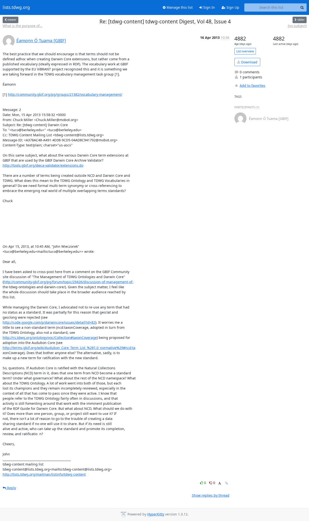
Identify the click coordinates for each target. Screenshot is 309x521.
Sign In (208, 7)
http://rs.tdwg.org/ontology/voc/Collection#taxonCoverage (50, 337)
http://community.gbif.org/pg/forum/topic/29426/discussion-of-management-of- (68, 282)
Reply (11, 488)
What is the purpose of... (22, 25)
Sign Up (232, 7)
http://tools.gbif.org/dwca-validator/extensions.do (43, 165)
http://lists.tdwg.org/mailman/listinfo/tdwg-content (44, 474)
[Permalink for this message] (226, 483)
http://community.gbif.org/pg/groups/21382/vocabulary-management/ (65, 94)
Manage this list (179, 7)
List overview (245, 51)
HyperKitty (155, 514)
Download (248, 62)
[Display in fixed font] (219, 483)
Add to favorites (252, 85)
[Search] (302, 7)
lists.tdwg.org (16, 7)
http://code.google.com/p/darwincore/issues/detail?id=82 (49, 322)
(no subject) (297, 25)
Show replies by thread (210, 495)
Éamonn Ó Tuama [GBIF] (41, 40)
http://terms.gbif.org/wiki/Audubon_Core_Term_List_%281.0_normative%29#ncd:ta (69, 347)
